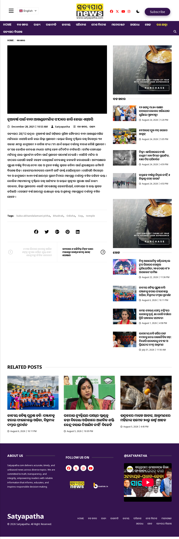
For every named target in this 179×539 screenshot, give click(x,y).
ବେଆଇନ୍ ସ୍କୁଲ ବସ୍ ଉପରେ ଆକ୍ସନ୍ (153, 132)
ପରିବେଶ (81, 24)
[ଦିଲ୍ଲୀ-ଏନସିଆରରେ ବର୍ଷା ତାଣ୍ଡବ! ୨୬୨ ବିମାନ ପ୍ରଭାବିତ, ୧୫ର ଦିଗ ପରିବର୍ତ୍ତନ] (124, 158)
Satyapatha (62, 126)
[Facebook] (111, 11)
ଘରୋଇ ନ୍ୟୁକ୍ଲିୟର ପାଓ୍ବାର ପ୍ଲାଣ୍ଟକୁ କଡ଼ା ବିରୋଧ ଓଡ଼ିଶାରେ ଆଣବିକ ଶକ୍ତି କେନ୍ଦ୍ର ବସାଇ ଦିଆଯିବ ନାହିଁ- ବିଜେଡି (89, 420)
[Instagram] (129, 11)
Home (7, 24)
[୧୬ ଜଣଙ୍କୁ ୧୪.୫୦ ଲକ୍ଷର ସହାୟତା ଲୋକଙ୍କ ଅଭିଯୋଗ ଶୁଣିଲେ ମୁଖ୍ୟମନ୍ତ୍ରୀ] (124, 113)
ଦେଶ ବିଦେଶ (98, 24)
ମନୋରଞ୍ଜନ (118, 24)
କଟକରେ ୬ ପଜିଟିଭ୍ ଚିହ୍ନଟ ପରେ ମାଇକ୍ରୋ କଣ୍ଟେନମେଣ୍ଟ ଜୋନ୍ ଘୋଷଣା (77, 252)
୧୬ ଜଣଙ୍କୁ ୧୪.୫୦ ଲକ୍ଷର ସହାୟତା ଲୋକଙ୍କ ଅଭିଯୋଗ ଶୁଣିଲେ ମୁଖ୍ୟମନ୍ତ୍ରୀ (154, 111)
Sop (80, 215)
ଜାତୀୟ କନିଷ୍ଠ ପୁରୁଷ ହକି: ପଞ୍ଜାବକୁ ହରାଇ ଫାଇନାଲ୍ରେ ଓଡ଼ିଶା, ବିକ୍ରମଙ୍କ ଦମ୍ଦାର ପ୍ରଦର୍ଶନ (155, 291)
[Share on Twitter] (47, 231)
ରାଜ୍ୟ (37, 24)
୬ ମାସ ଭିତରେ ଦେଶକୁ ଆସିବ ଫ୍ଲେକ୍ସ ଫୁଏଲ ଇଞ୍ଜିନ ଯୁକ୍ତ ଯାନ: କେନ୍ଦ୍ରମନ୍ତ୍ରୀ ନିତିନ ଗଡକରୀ (37, 252)
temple (90, 215)
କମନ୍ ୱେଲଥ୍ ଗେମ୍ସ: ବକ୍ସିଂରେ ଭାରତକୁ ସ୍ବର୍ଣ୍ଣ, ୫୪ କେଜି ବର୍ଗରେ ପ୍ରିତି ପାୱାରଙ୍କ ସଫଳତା (155, 314)
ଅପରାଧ (134, 24)
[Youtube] (123, 11)
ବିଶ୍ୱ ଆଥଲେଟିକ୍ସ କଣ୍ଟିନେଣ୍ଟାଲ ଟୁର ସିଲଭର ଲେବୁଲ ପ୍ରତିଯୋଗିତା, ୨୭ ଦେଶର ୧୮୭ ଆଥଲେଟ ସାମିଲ (154, 266)
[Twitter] (117, 11)
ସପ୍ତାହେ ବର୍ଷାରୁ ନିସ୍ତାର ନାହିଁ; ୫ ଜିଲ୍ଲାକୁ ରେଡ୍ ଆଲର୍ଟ (154, 176)
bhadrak (58, 215)
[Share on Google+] (57, 231)
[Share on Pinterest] (67, 231)
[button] (138, 11)
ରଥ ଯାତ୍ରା (162, 24)
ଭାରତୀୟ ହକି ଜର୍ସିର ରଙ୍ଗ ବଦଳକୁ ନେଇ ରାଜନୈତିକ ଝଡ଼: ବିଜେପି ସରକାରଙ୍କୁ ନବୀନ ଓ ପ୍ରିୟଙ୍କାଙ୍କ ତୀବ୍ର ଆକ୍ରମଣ (155, 338)
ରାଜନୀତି (51, 24)
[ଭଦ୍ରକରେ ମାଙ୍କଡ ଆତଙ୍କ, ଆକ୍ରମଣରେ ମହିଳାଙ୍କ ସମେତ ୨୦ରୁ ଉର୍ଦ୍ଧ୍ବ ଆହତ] (146, 393)
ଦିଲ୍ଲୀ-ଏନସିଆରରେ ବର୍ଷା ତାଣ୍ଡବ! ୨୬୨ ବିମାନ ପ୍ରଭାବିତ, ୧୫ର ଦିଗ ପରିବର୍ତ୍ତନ (154, 155)
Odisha (70, 215)
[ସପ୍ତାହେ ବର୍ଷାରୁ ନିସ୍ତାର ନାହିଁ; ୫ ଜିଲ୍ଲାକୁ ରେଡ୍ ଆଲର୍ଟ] (124, 181)
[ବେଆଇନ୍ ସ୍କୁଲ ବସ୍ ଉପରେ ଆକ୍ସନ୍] (124, 136)
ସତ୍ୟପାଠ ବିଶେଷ (12, 32)
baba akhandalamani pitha (33, 215)
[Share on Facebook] (36, 231)
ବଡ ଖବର (22, 24)
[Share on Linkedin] (77, 231)
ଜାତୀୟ (66, 24)
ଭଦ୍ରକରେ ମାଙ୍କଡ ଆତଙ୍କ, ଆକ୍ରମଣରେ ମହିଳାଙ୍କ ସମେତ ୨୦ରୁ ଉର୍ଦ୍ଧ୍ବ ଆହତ (145, 418)
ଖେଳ (148, 24)
